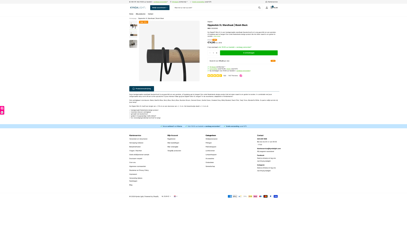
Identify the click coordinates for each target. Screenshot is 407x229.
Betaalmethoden (135, 147)
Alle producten (140, 14)
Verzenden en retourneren (138, 139)
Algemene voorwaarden (137, 166)
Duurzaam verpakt (135, 158)
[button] (216, 52)
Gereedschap (210, 166)
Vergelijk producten (174, 151)
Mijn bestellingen (173, 143)
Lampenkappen (211, 154)
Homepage (133, 18)
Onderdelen (210, 162)
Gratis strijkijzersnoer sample (139, 154)
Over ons (132, 162)
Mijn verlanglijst (172, 147)
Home (131, 14)
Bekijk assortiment (159, 7)
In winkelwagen (248, 53)
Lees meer (216, 36)
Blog (130, 185)
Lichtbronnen (210, 151)
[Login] (267, 7)
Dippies (210, 21)
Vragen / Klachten (135, 151)
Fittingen (209, 143)
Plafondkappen (211, 147)
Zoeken (259, 7)
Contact (150, 14)
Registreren (171, 139)
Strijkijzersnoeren (211, 139)
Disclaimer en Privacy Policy (139, 170)
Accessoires (210, 158)
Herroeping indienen (136, 143)
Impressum (133, 174)
